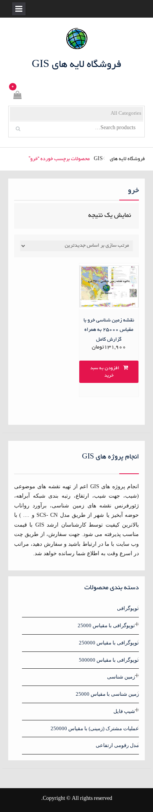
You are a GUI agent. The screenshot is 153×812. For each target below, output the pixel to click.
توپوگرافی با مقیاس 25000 (106, 625)
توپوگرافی (128, 608)
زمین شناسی (121, 677)
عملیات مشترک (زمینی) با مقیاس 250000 (95, 728)
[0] (17, 96)
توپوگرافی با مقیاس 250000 (109, 643)
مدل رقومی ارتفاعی (117, 745)
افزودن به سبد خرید (104, 372)
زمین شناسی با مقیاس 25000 (107, 694)
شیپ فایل (124, 711)
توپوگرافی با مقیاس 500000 (109, 660)
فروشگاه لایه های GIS (77, 65)
